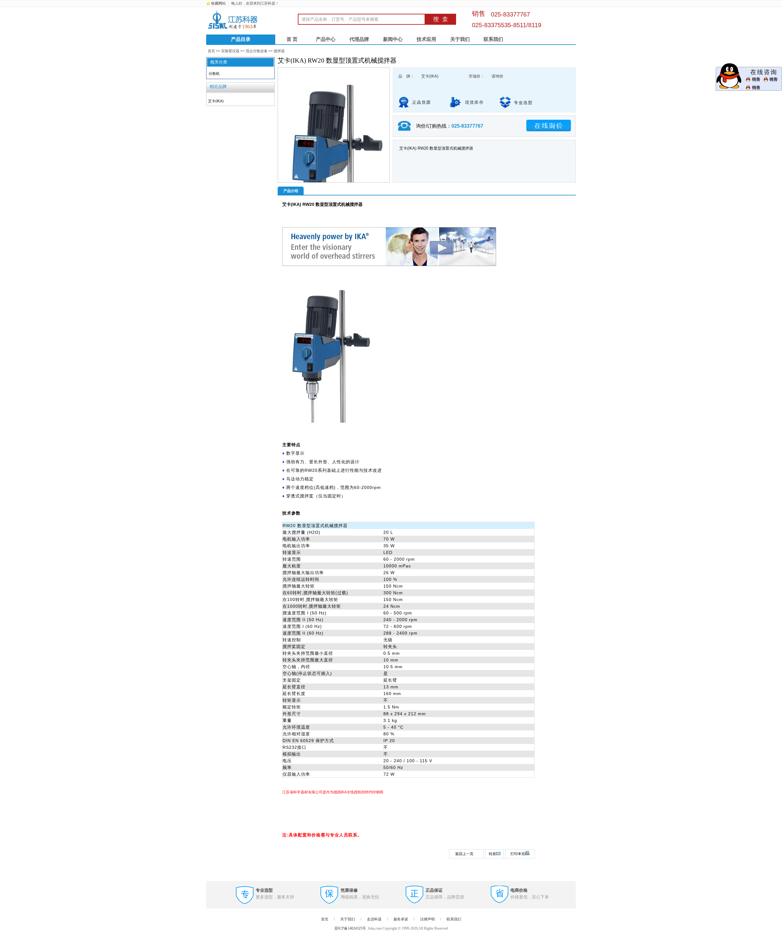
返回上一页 (464, 854)
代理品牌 (359, 39)
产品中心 (325, 39)
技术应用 (426, 39)
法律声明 (427, 919)
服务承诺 (400, 919)
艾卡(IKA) (429, 76)
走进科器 (374, 919)
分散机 (214, 73)
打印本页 (517, 854)
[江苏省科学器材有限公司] (252, 20)
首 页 (292, 39)
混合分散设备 (257, 51)
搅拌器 (279, 51)
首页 (211, 51)
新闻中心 (393, 39)
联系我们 (493, 39)
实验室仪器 (230, 51)
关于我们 (460, 39)
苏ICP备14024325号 (350, 928)
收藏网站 (218, 3)
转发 (492, 854)
